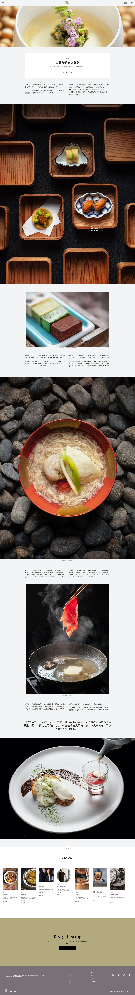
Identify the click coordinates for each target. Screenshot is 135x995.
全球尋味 (67, 58)
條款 (92, 975)
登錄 (132, 3)
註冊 (67, 948)
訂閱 (92, 978)
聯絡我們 (93, 981)
